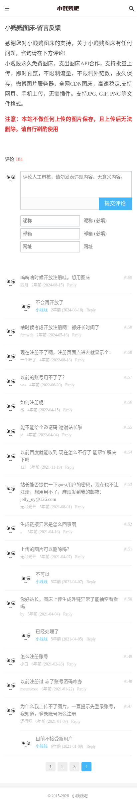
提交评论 (115, 203)
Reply (71, 285)
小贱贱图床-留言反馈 (33, 28)
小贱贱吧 (68, 8)
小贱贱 (42, 310)
